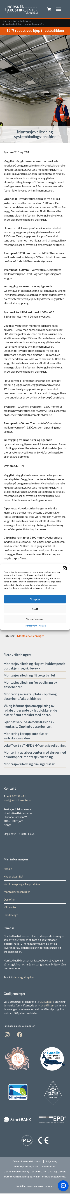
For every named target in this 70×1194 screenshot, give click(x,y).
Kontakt (42, 625)
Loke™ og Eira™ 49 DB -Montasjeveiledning (35, 745)
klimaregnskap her (23, 977)
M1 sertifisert (46, 1005)
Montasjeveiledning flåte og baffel (29, 675)
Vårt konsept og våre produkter (22, 884)
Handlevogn (11, 915)
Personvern (31, 625)
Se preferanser (35, 619)
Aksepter (35, 599)
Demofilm (9, 899)
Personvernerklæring (17, 1176)
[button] (64, 568)
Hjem (4, 21)
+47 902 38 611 (16, 796)
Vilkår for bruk (41, 1176)
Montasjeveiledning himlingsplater (29, 764)
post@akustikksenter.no (18, 800)
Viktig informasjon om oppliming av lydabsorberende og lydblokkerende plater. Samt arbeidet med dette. (30, 710)
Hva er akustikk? (13, 876)
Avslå (35, 609)
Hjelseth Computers (44, 1186)
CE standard (46, 1001)
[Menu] (59, 9)
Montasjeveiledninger (19, 21)
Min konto (10, 907)
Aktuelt (8, 868)
